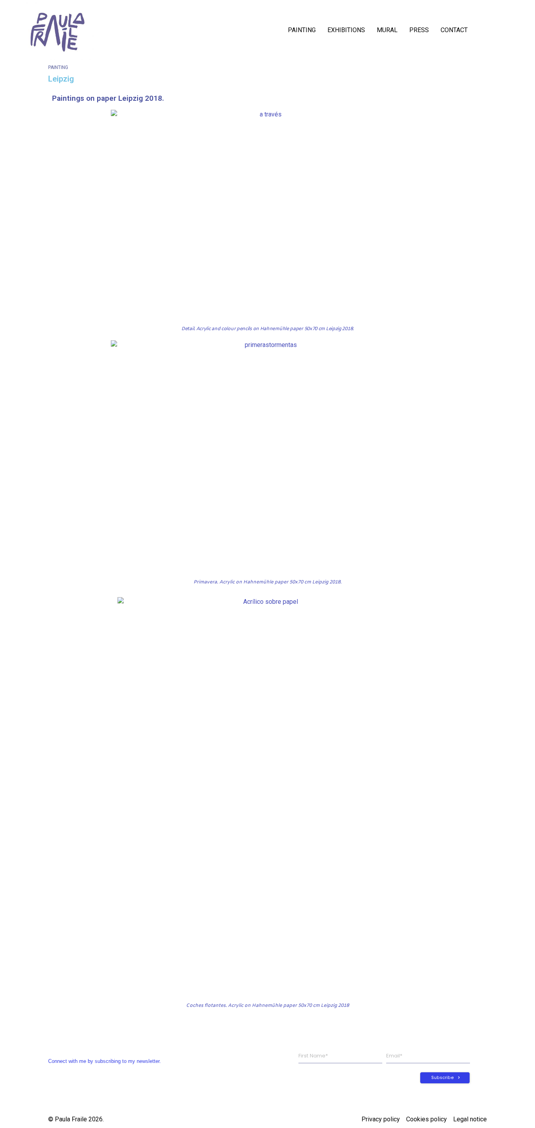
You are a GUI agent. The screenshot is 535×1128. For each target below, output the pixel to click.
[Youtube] (512, 30)
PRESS (419, 30)
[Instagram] (491, 30)
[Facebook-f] (502, 30)
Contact (454, 30)
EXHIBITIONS (346, 30)
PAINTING (302, 30)
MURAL (387, 30)
